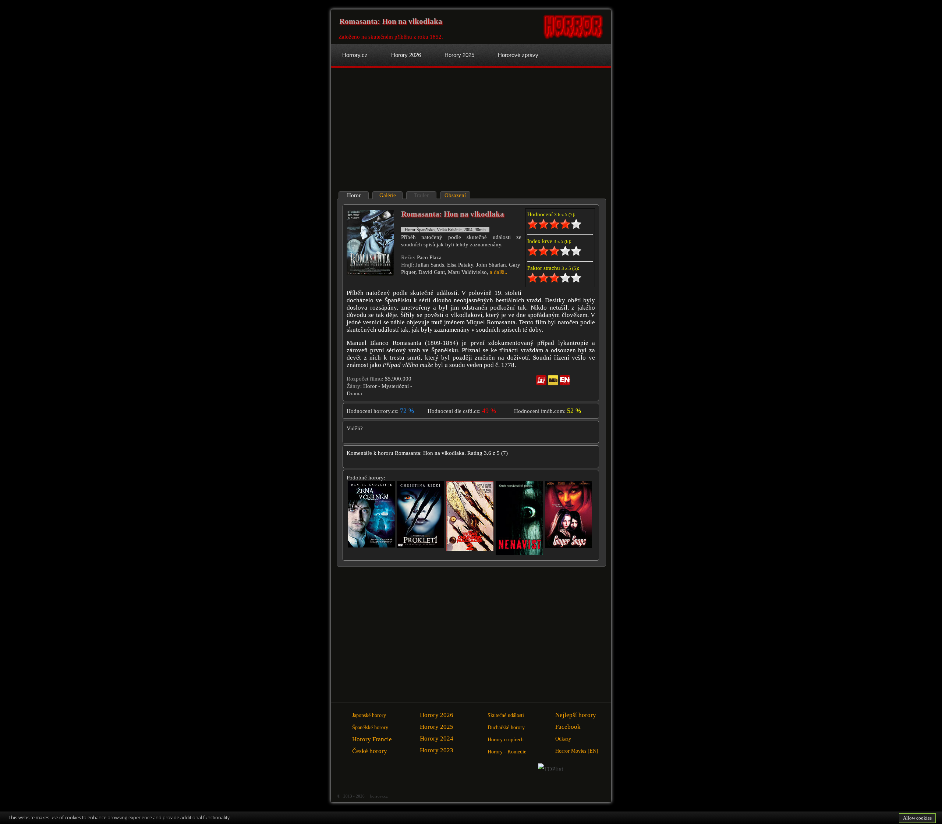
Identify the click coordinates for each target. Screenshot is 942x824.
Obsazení (455, 195)
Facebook (568, 726)
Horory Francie (372, 739)
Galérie (387, 195)
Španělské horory (370, 727)
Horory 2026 (436, 714)
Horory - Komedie (507, 752)
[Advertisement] (402, 130)
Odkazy (563, 739)
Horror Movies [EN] (576, 751)
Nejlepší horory (575, 714)
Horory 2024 (436, 738)
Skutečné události (506, 715)
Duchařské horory (506, 727)
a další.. (498, 272)
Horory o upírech (506, 739)
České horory (369, 751)
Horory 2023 (436, 750)
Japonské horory (369, 715)
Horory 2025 (436, 726)
